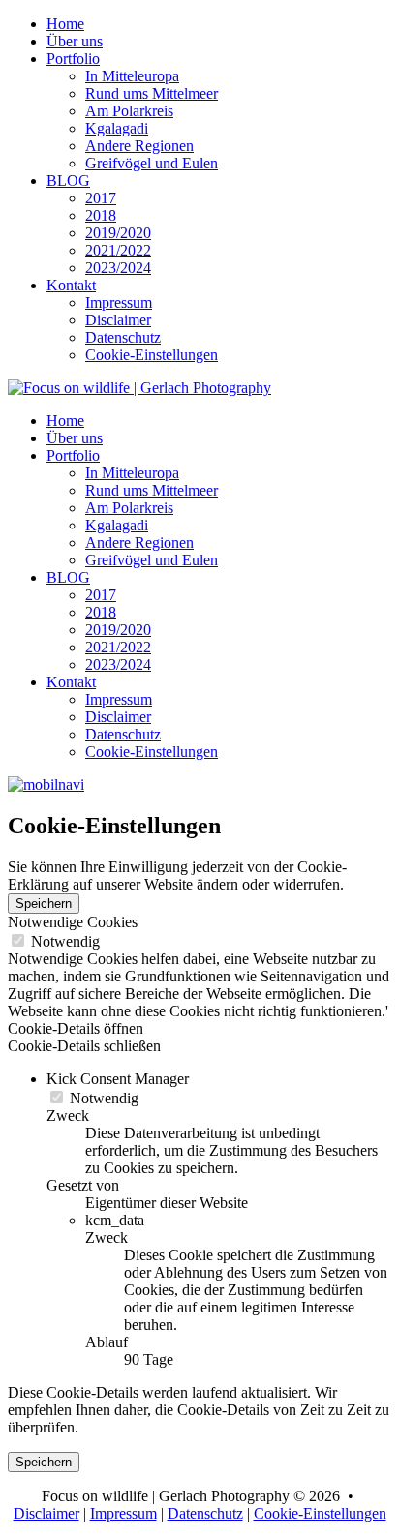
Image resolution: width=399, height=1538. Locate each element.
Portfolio (73, 58)
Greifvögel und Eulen (151, 163)
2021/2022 (118, 250)
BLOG (68, 180)
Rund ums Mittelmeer (151, 93)
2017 (100, 198)
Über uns (74, 41)
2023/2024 (118, 267)
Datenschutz (123, 337)
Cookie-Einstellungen (151, 355)
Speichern (43, 903)
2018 (100, 215)
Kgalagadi (116, 128)
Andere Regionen (139, 145)
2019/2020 (118, 233)
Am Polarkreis (129, 111)
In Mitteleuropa (132, 76)
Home (65, 23)
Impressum (118, 302)
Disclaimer (118, 320)
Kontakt (71, 285)
